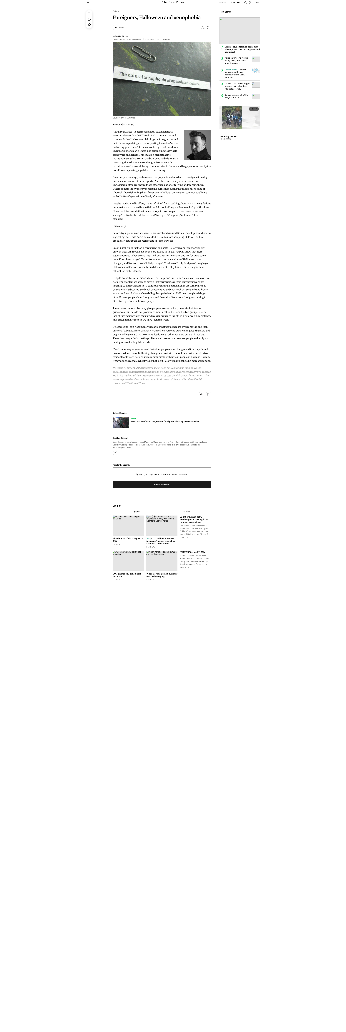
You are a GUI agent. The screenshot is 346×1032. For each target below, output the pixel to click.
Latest (137, 512)
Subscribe (222, 2)
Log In (257, 2)
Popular (186, 512)
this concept (119, 226)
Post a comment (161, 484)
